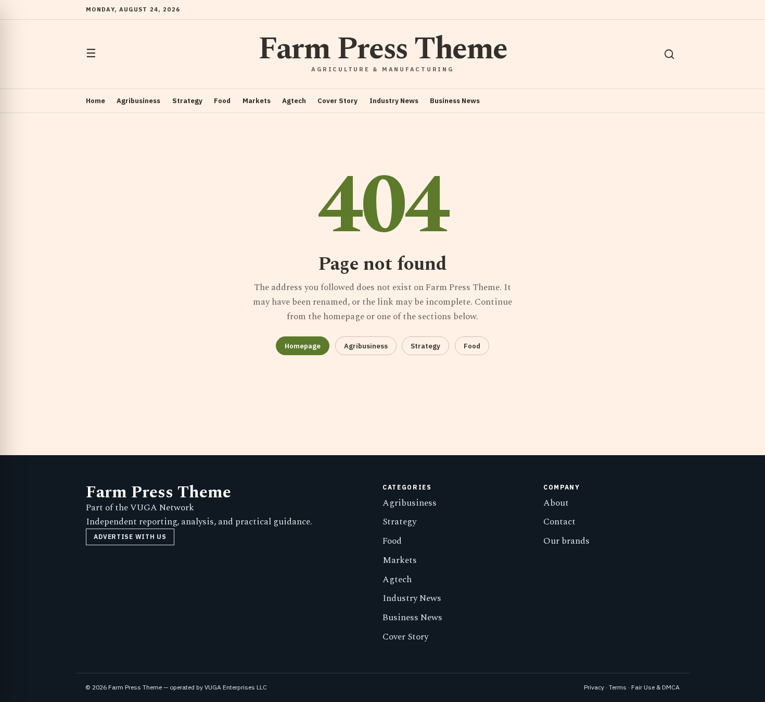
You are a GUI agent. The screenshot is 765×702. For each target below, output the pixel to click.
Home (95, 100)
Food (222, 100)
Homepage (303, 346)
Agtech (294, 100)
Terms (618, 687)
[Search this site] (669, 54)
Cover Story (337, 100)
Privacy (594, 687)
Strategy (187, 100)
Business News (455, 100)
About (556, 503)
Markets (257, 100)
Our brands (566, 541)
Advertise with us (130, 537)
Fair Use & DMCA (655, 687)
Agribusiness (138, 100)
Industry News (393, 100)
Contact (559, 522)
